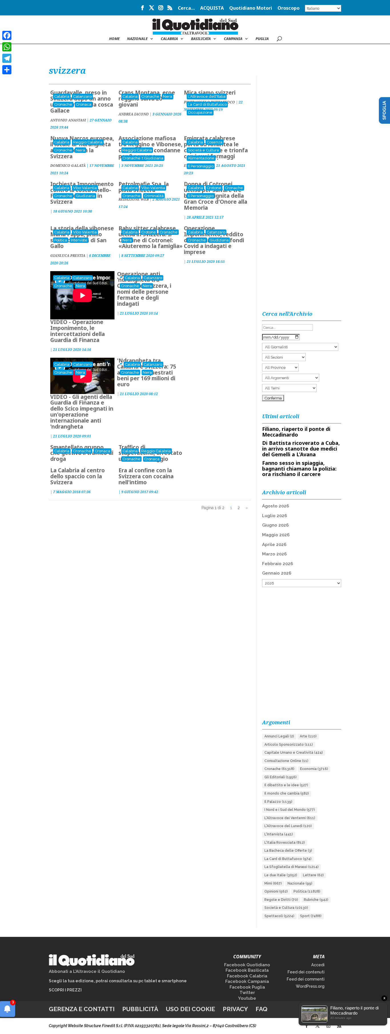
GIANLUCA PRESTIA (67, 255)
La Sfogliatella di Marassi (291, 867)
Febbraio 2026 (277, 563)
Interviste (79, 240)
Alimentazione (201, 158)
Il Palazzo (278, 802)
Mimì (273, 883)
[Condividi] (7, 69)
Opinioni (276, 891)
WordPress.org (310, 986)
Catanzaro (82, 96)
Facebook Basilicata (247, 970)
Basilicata (201, 39)
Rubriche (316, 900)
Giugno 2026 (275, 525)
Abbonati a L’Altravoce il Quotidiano (87, 971)
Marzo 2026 (274, 554)
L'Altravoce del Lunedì (288, 826)
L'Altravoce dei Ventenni (289, 818)
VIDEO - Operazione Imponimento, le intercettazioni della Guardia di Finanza (77, 331)
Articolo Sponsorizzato (288, 745)
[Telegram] (7, 58)
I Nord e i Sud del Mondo (289, 810)
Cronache (63, 104)
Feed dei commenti (306, 979)
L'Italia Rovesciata (284, 843)
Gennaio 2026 (276, 573)
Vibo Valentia (85, 188)
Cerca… (186, 8)
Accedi (318, 965)
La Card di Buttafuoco (207, 104)
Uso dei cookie (190, 1009)
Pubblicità (140, 1009)
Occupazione (200, 112)
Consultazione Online (286, 761)
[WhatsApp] (7, 47)
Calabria (169, 39)
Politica (60, 240)
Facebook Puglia (247, 987)
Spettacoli (279, 916)
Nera (167, 96)
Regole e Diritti (281, 900)
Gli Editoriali (280, 777)
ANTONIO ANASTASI (68, 120)
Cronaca (83, 104)
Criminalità (154, 196)
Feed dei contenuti (306, 972)
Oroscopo (288, 8)
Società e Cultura (203, 150)
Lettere (313, 875)
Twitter (247, 992)
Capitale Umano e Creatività (293, 753)
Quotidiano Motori (250, 8)
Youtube (247, 998)
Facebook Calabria (247, 976)
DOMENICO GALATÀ (68, 165)
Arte (308, 736)
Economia (314, 769)
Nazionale (300, 883)
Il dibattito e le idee (286, 785)
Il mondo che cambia (286, 793)
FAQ (262, 1009)
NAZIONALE (137, 39)
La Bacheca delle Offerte (288, 851)
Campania (233, 39)
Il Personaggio (201, 166)
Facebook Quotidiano (247, 964)
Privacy (235, 1009)
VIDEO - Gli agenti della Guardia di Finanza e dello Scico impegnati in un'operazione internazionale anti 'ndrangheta (81, 412)
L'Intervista (278, 834)
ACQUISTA (212, 8)
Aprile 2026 (274, 544)
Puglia (262, 39)
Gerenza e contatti (81, 1009)
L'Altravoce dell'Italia (207, 96)
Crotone (214, 188)
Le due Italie (280, 875)
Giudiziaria (153, 158)
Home (114, 39)
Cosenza (214, 142)
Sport (310, 916)
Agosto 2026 (275, 506)
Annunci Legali (279, 736)
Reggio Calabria (87, 142)
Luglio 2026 (274, 515)
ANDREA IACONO (133, 114)
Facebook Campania (247, 981)
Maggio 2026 (276, 534)
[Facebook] (7, 35)
